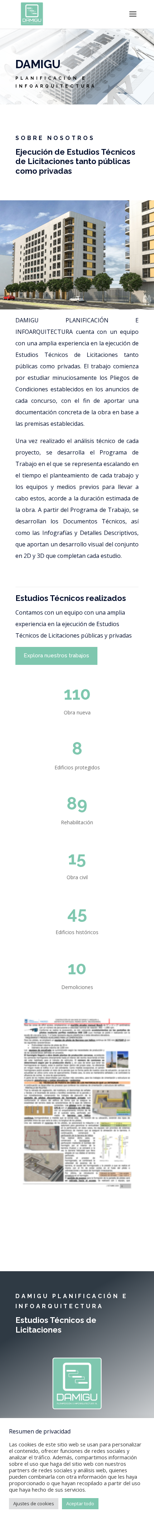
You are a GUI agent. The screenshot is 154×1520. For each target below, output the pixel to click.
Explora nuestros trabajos (56, 655)
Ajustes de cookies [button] (33, 1503)
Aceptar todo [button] (80, 1503)
